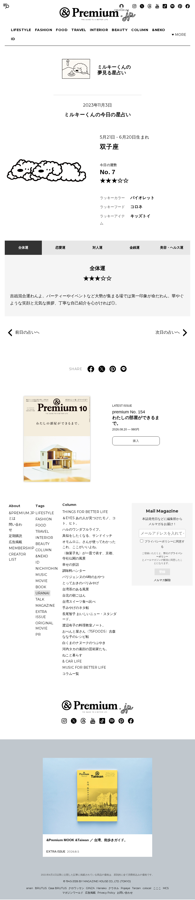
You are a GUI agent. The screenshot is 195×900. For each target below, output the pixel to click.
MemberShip (21, 548)
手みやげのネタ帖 (75, 608)
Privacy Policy (106, 892)
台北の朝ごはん (74, 595)
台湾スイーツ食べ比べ (79, 601)
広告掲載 (15, 542)
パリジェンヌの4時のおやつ (83, 577)
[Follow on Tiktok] (165, 6)
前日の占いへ (27, 332)
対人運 (97, 247)
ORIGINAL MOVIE (44, 625)
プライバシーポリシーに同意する (165, 544)
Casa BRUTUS (58, 888)
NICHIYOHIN (46, 568)
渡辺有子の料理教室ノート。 (84, 625)
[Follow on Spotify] (172, 6)
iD (13, 39)
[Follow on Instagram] (134, 6)
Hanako (102, 888)
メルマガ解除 (162, 580)
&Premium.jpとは (21, 515)
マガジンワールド (72, 892)
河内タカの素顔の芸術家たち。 (85, 649)
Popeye (125, 888)
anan (29, 888)
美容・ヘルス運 (171, 247)
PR (38, 634)
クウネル (113, 888)
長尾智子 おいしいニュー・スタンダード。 (89, 616)
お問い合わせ (125, 892)
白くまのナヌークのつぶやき (84, 643)
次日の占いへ (168, 332)
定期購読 (15, 536)
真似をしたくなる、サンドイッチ (87, 535)
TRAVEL (78, 30)
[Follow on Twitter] (142, 6)
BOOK (40, 587)
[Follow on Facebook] (187, 6)
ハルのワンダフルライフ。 (82, 529)
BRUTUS (41, 888)
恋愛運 (60, 247)
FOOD (62, 30)
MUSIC (41, 575)
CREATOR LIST (121, 10)
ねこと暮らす (72, 655)
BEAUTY (119, 30)
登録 (162, 572)
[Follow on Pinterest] (180, 6)
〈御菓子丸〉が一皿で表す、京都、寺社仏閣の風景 (89, 555)
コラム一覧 (70, 674)
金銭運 (135, 247)
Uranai (42, 593)
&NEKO (158, 30)
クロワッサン (76, 888)
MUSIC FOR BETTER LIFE (84, 667)
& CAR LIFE (72, 661)
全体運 (23, 247)
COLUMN (139, 30)
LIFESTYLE (21, 30)
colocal (147, 888)
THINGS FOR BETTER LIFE (85, 512)
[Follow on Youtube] (157, 6)
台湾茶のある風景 (75, 589)
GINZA (90, 888)
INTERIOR (99, 30)
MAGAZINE (45, 605)
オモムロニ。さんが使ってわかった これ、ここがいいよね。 (90, 544)
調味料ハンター (74, 571)
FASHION (43, 30)
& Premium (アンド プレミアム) (97, 14)
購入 (136, 441)
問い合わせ (15, 527)
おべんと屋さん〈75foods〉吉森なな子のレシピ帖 (89, 634)
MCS (166, 888)
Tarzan (136, 888)
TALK (39, 599)
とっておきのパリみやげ (80, 583)
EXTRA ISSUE (41, 614)
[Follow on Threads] (149, 6)
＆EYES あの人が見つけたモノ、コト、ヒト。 (89, 520)
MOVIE (41, 581)
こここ (157, 888)
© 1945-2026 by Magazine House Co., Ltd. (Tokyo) (97, 881)
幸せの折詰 (70, 564)
